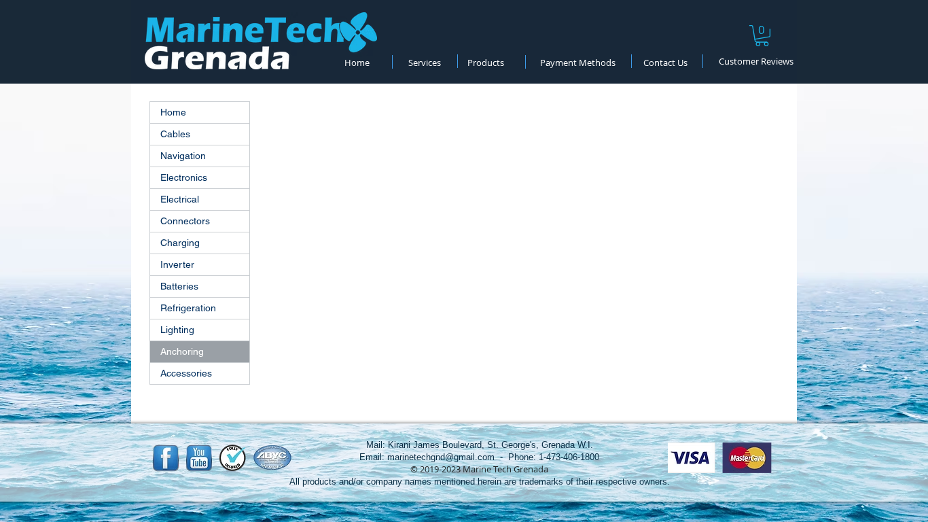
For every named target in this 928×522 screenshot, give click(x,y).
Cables (175, 133)
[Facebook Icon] (165, 458)
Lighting (177, 329)
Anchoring (182, 351)
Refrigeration (188, 307)
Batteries (179, 286)
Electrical (179, 199)
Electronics (183, 177)
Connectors (185, 220)
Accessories (186, 373)
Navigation (183, 155)
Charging (180, 242)
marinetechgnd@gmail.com (441, 457)
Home (173, 112)
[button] (761, 35)
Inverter (177, 264)
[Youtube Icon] (199, 458)
